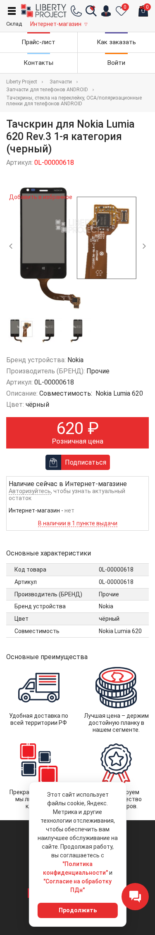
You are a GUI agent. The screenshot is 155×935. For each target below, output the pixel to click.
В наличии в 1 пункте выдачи (77, 523)
